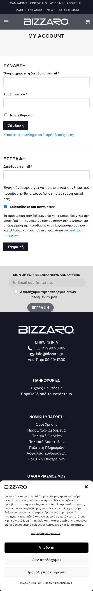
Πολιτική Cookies (30, 582)
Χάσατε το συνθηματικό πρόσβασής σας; (38, 134)
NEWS (51, 10)
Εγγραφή (16, 247)
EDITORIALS (38, 3)
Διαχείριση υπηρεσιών (45, 533)
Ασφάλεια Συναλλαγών (46, 453)
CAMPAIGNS (18, 3)
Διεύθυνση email (26, 166)
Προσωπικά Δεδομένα (57, 582)
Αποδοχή (46, 547)
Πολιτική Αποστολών (46, 441)
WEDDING (57, 3)
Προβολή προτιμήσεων (47, 572)
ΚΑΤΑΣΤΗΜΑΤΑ (68, 10)
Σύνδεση (16, 126)
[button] (86, 487)
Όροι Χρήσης (47, 424)
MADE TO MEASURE (30, 10)
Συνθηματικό (24, 94)
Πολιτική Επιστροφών (46, 459)
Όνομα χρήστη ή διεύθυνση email (40, 73)
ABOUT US (74, 3)
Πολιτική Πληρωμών (46, 447)
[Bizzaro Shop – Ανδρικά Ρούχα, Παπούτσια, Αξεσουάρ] (46, 21)
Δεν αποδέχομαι (46, 560)
